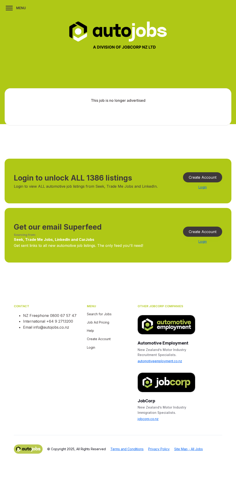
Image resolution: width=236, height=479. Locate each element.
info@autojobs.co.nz (51, 327)
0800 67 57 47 (63, 315)
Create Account (202, 177)
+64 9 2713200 (59, 321)
